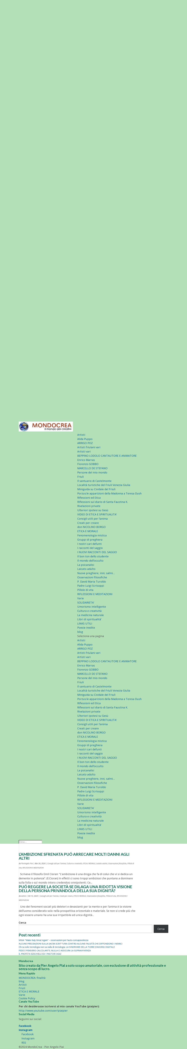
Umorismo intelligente (91, 606)
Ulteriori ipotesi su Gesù (92, 510)
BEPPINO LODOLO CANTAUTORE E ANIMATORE (107, 455)
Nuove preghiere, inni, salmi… (96, 573)
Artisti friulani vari (88, 447)
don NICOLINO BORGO (91, 527)
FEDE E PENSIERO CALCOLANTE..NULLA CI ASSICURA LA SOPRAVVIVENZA (55, 950)
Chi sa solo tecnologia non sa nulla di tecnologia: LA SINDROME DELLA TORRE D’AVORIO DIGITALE (67, 947)
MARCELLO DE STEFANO (92, 468)
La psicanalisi (85, 565)
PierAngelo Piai (27, 863)
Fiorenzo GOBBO (87, 464)
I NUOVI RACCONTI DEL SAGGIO (97, 552)
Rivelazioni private (88, 506)
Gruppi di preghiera (89, 539)
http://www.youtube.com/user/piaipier (43, 1010)
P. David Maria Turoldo (91, 581)
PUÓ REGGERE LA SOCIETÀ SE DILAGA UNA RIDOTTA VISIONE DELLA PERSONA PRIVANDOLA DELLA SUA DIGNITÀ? (75, 888)
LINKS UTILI (84, 623)
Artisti (81, 434)
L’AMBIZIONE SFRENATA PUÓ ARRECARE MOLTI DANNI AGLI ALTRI (74, 856)
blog (80, 632)
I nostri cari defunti (89, 544)
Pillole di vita (85, 590)
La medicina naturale (90, 615)
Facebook (25, 1026)
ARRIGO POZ (85, 443)
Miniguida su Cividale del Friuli (96, 489)
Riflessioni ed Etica (89, 497)
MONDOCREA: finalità (32, 978)
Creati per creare (88, 523)
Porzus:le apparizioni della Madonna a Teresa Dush (109, 493)
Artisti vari (84, 451)
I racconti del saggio (90, 548)
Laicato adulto (86, 569)
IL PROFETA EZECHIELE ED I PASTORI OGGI (40, 953)
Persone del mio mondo (92, 472)
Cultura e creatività (89, 611)
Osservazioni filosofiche (92, 577)
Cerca (22, 922)
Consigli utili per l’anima (92, 518)
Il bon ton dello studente (93, 556)
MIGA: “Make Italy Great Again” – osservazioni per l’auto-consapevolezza (53, 940)
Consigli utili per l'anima (56, 863)
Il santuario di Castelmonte (94, 481)
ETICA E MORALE (87, 531)
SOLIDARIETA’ (85, 602)
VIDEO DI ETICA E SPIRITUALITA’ (97, 514)
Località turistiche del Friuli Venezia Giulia (103, 485)
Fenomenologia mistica (92, 535)
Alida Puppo (84, 439)
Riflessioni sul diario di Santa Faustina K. (102, 502)
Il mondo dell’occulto (90, 560)
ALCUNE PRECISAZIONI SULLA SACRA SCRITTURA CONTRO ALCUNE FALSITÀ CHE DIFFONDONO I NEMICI (70, 943)
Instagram (25, 1030)
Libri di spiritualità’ (89, 619)
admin (23, 896)
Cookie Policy (27, 998)
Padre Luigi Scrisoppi (90, 585)
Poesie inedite (86, 627)
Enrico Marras (86, 460)
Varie (80, 598)
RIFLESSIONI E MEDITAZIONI (94, 594)
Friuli (80, 476)
